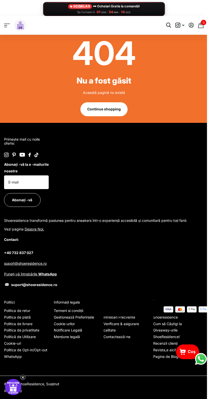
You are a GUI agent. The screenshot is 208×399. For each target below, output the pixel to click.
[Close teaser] (22, 377)
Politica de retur (17, 310)
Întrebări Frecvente (119, 317)
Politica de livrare (18, 324)
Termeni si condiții (68, 310)
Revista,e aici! (164, 350)
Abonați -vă (22, 200)
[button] (13, 387)
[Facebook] (29, 155)
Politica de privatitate (21, 330)
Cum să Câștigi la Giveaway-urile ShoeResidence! (167, 330)
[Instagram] (6, 155)
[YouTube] (22, 155)
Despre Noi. (34, 229)
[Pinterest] (14, 155)
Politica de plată (17, 317)
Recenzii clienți (165, 343)
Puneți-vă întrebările (30, 274)
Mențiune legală (67, 337)
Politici (9, 302)
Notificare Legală (68, 330)
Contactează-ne (116, 337)
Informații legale (67, 302)
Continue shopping (104, 109)
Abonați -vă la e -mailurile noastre (26, 167)
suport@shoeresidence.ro (25, 263)
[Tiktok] (36, 155)
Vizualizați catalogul (7, 25)
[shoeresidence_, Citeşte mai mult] (179, 25)
